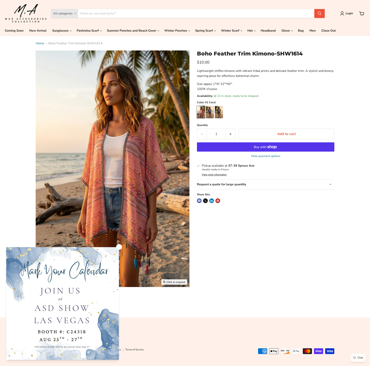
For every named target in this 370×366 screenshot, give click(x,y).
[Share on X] (205, 200)
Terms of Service (134, 349)
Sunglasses (60, 31)
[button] (347, 13)
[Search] (319, 13)
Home (40, 43)
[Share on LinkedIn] (211, 200)
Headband (268, 31)
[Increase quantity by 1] (230, 134)
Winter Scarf (230, 31)
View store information (214, 174)
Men (312, 31)
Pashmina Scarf (88, 31)
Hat (250, 31)
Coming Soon (14, 31)
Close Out (328, 31)
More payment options (265, 156)
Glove (286, 31)
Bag (301, 31)
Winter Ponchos (176, 31)
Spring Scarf (204, 31)
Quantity (202, 125)
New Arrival (37, 31)
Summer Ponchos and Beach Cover (132, 31)
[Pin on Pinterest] (217, 200)
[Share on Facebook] (199, 200)
